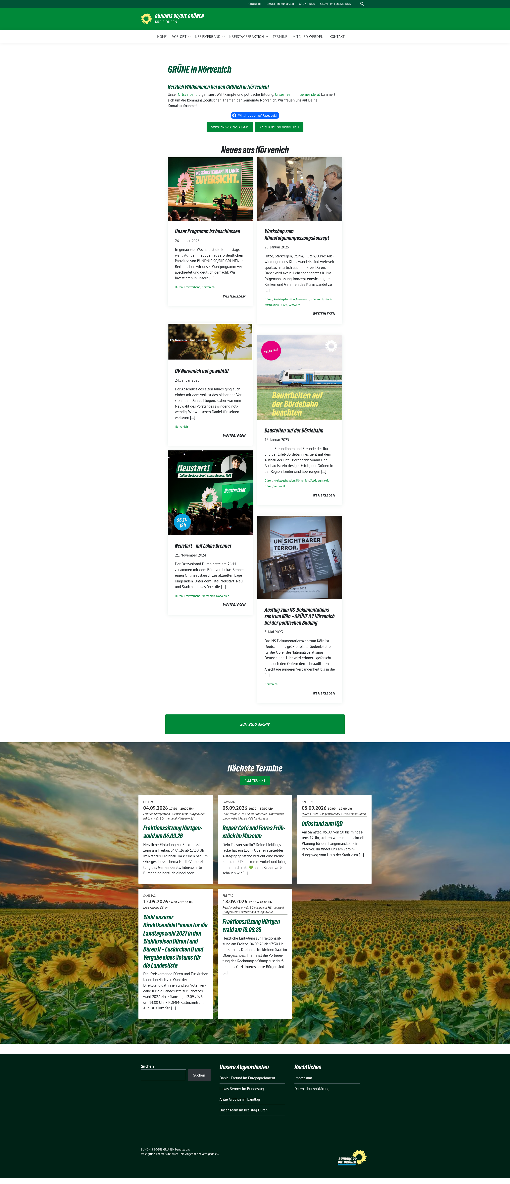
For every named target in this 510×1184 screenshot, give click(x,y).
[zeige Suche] (362, 4)
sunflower (171, 1154)
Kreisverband (192, 287)
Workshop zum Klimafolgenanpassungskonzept (297, 234)
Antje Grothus (230, 1099)
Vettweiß (294, 305)
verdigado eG (210, 1154)
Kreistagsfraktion (284, 299)
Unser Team (229, 1110)
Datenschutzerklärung (311, 1088)
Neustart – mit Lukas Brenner (203, 546)
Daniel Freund (231, 1078)
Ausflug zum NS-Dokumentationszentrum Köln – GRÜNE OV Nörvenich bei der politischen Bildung (300, 616)
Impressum (303, 1078)
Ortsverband (187, 94)
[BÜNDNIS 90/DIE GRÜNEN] (146, 18)
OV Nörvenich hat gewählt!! (202, 371)
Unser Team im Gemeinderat (297, 94)
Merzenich (302, 299)
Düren (179, 287)
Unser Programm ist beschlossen (207, 231)
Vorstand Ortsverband (229, 127)
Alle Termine (255, 780)
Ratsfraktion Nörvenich (279, 127)
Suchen (147, 1066)
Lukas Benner (230, 1088)
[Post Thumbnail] (210, 188)
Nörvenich (208, 287)
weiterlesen (234, 296)
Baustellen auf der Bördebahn (294, 430)
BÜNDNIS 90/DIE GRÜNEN (179, 16)
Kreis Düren (166, 22)
